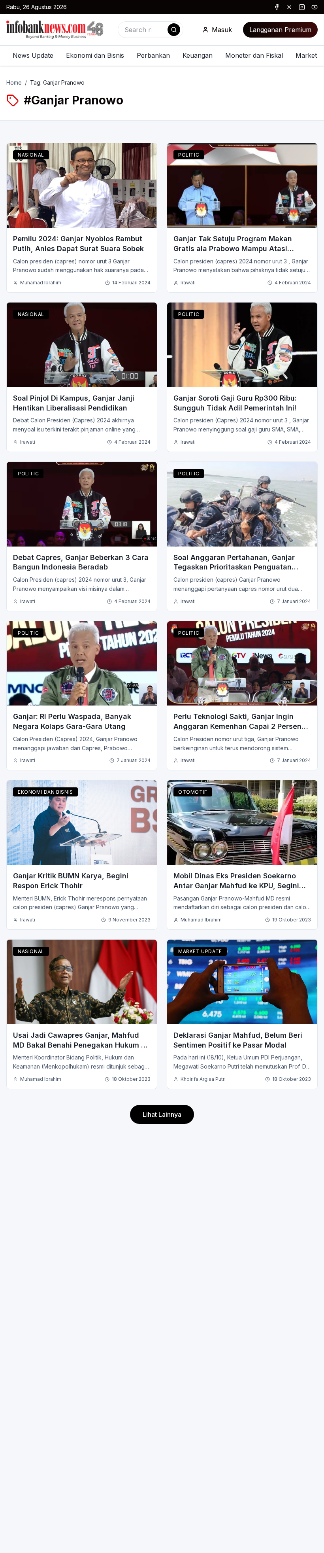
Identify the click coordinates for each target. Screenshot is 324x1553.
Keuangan (198, 55)
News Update (33, 55)
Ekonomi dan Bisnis (95, 55)
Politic (188, 155)
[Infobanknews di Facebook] (276, 7)
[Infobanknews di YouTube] (314, 7)
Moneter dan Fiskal (254, 55)
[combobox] (150, 29)
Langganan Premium (280, 30)
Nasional (31, 155)
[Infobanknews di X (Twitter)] (289, 7)
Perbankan (153, 55)
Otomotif (192, 792)
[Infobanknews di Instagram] (302, 7)
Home (14, 82)
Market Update (200, 951)
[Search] (174, 29)
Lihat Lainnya (162, 1114)
